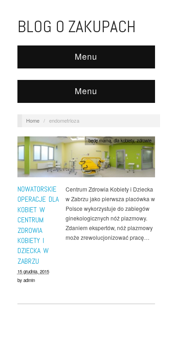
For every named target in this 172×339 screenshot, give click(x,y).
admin (29, 280)
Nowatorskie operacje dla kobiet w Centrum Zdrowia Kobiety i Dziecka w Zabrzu (38, 225)
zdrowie (144, 140)
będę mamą (100, 140)
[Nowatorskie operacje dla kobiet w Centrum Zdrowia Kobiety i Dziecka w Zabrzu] (86, 159)
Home (32, 120)
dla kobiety (124, 140)
